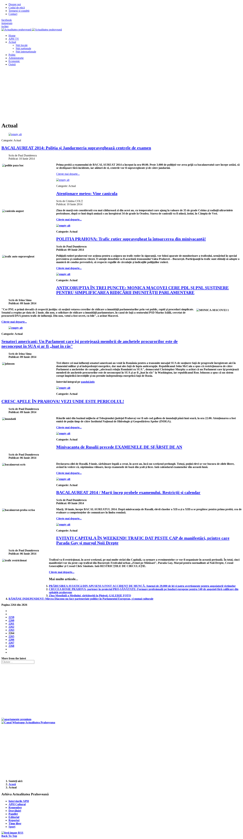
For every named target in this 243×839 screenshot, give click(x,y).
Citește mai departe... (68, 173)
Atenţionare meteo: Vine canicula (86, 193)
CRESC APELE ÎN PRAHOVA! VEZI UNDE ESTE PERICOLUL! (62, 401)
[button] (12, 41)
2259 (11, 617)
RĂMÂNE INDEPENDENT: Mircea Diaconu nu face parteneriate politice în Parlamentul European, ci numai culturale (81, 598)
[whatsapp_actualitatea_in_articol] (28, 722)
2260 (11, 620)
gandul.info (88, 381)
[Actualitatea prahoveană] (31, 29)
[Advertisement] (108, 94)
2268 (11, 645)
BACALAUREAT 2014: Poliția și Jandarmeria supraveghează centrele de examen (76, 148)
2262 (11, 626)
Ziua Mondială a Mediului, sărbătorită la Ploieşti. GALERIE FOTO (90, 595)
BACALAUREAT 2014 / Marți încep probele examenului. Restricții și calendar (128, 492)
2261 (11, 623)
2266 (11, 639)
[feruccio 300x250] (16, 719)
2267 (11, 642)
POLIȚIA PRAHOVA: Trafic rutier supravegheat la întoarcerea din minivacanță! (131, 239)
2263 (11, 629)
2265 (11, 636)
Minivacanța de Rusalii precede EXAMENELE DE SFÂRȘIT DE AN (119, 447)
